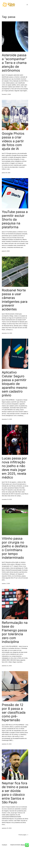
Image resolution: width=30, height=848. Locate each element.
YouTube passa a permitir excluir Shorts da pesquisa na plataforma (15, 219)
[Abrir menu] (27, 5)
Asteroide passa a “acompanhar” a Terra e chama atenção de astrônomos (14, 62)
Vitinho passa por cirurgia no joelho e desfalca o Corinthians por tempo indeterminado (15, 548)
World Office (24, 845)
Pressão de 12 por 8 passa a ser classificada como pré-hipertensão (13, 712)
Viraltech (4, 845)
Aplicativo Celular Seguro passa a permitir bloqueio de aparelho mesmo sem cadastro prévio (14, 383)
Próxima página (23, 834)
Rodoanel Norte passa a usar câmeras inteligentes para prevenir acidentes (14, 299)
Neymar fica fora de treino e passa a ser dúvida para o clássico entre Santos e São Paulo (15, 792)
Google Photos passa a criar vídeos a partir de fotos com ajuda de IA (13, 141)
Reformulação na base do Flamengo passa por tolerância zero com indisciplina (15, 632)
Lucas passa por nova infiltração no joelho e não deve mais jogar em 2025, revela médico (14, 467)
